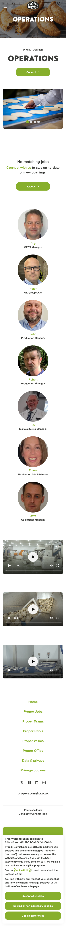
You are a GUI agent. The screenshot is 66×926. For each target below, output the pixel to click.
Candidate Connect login (33, 813)
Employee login (33, 809)
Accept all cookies (33, 895)
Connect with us (18, 167)
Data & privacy (33, 760)
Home (33, 702)
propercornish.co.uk (33, 793)
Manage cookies (33, 770)
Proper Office (33, 751)
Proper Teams (33, 721)
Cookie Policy (22, 870)
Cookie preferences (33, 915)
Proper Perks (33, 731)
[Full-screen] (57, 565)
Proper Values (33, 741)
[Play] (9, 565)
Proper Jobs (33, 711)
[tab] (27, 121)
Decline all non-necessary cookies (33, 905)
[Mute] (51, 565)
